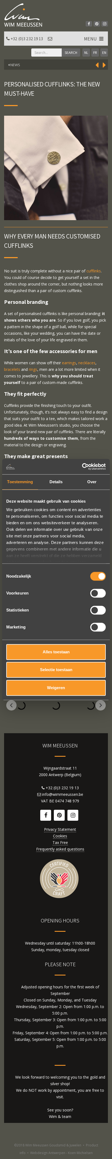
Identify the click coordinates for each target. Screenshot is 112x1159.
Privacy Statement (60, 829)
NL (86, 52)
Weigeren (56, 687)
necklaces (86, 362)
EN (104, 52)
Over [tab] (92, 481)
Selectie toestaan (56, 669)
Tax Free (60, 842)
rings (33, 369)
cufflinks (93, 270)
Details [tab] (56, 481)
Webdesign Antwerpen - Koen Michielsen (61, 1153)
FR (95, 52)
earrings (69, 362)
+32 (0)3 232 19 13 (27, 39)
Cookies (60, 835)
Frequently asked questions (60, 849)
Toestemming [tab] (20, 481)
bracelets (12, 369)
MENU (91, 39)
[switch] (98, 593)
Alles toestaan (56, 652)
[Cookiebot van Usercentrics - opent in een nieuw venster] (82, 466)
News (15, 64)
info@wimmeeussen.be (62, 794)
